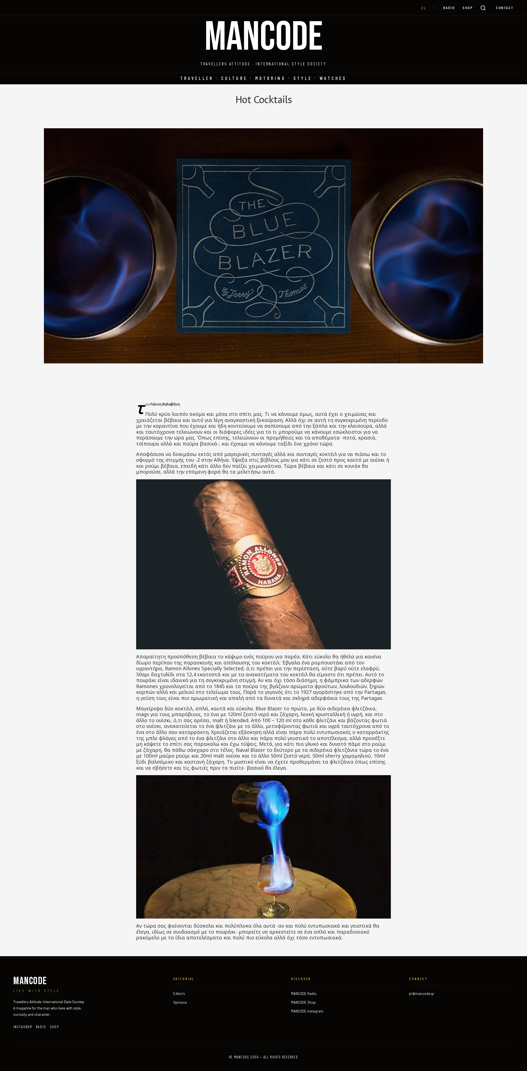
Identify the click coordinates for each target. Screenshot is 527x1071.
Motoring (270, 78)
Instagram (22, 1027)
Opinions (180, 1002)
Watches (333, 78)
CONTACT (505, 7)
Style (302, 78)
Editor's (179, 993)
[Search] (483, 7)
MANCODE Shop (303, 1002)
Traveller (197, 78)
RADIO (449, 7)
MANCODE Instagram (307, 1011)
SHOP (467, 7)
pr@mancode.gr (421, 993)
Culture (234, 78)
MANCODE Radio (303, 993)
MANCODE (263, 37)
